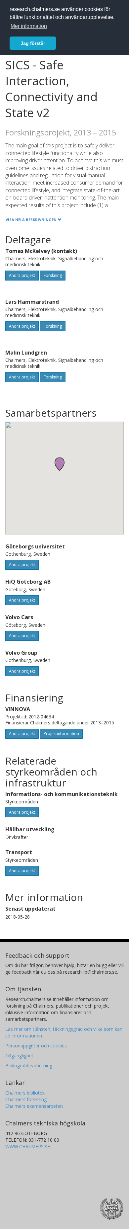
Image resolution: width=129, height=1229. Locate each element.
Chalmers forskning (26, 1099)
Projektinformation (61, 733)
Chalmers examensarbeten (34, 1106)
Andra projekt (22, 275)
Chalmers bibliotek (25, 1093)
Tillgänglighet (19, 1055)
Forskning (53, 275)
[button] (59, 463)
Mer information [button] (29, 26)
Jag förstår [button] (33, 43)
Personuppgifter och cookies (36, 1045)
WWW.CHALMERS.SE (27, 1146)
